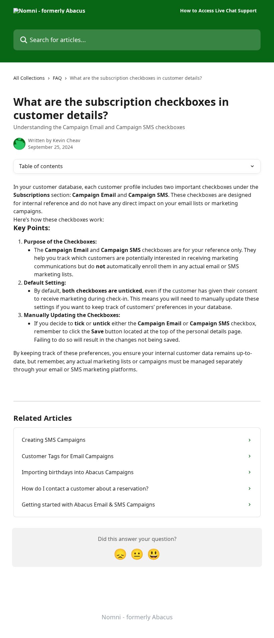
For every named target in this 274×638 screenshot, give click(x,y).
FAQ (57, 78)
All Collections (29, 78)
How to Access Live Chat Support (218, 10)
